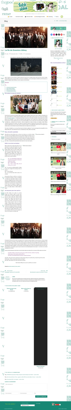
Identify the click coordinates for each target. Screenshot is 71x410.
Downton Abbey (11, 266)
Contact (62, 408)
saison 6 (19, 266)
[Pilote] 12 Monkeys (40, 366)
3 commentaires (28, 53)
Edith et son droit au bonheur (11, 89)
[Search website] (62, 16)
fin (14, 266)
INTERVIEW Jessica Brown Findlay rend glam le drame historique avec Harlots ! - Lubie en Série (23, 374)
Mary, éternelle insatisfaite (11, 88)
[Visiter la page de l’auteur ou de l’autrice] (8, 278)
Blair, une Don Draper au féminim (26, 289)
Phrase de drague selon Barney (11, 289)
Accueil (60, 408)
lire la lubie (60, 68)
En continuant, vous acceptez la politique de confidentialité (58, 131)
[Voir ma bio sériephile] (58, 48)
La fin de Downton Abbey (63, 20)
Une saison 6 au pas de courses (11, 87)
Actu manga (38, 403)
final (16, 266)
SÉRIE (21, 53)
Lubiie (7, 53)
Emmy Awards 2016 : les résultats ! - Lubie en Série (15, 379)
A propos (65, 408)
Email (51, 127)
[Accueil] (54, 20)
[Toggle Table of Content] (5, 85)
